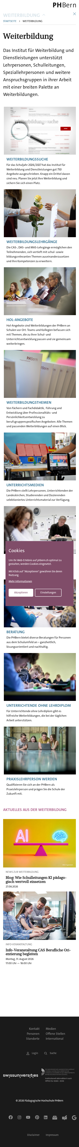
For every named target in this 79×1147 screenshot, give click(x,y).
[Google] (74, 1117)
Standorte (33, 1039)
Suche (53, 1053)
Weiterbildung (21, 15)
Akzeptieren (21, 592)
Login (35, 1053)
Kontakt (34, 1029)
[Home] (61, 5)
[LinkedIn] (45, 1117)
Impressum (52, 1135)
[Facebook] (11, 1117)
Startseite (10, 21)
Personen (33, 1034)
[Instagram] (19, 1117)
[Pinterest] (37, 1117)
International (54, 1039)
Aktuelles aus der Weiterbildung (35, 809)
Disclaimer (33, 1135)
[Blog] (64, 1117)
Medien (51, 1029)
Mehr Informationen (20, 581)
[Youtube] (28, 1117)
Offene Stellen (55, 1034)
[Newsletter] (54, 1117)
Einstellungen (48, 592)
